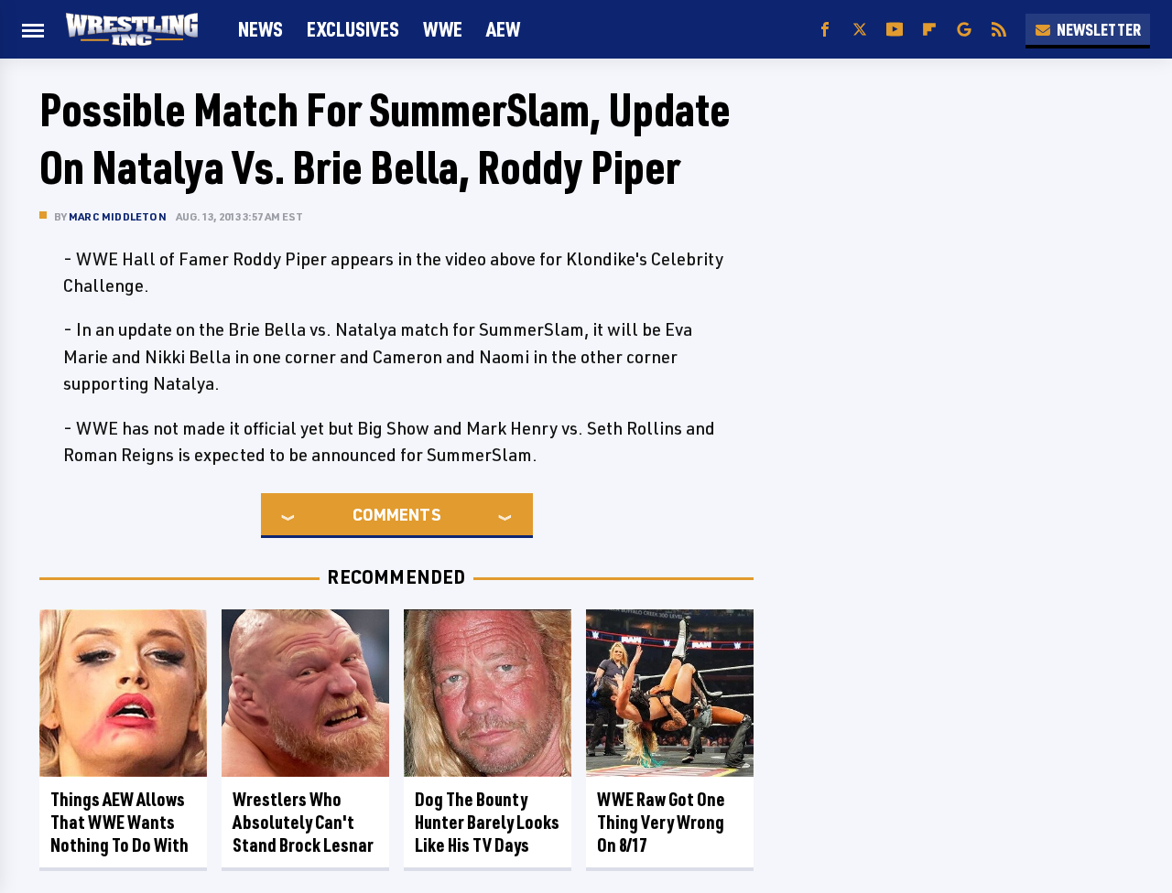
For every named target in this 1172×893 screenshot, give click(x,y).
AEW (503, 28)
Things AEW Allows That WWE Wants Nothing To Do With (119, 822)
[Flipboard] (929, 30)
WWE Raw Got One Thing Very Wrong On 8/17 (661, 822)
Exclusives (353, 28)
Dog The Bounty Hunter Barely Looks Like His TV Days (487, 822)
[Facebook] (825, 30)
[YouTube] (894, 30)
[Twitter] (860, 30)
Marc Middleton (118, 216)
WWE (442, 28)
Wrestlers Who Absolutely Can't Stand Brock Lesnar (303, 822)
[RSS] (999, 30)
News (260, 28)
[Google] (964, 30)
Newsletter (1099, 29)
